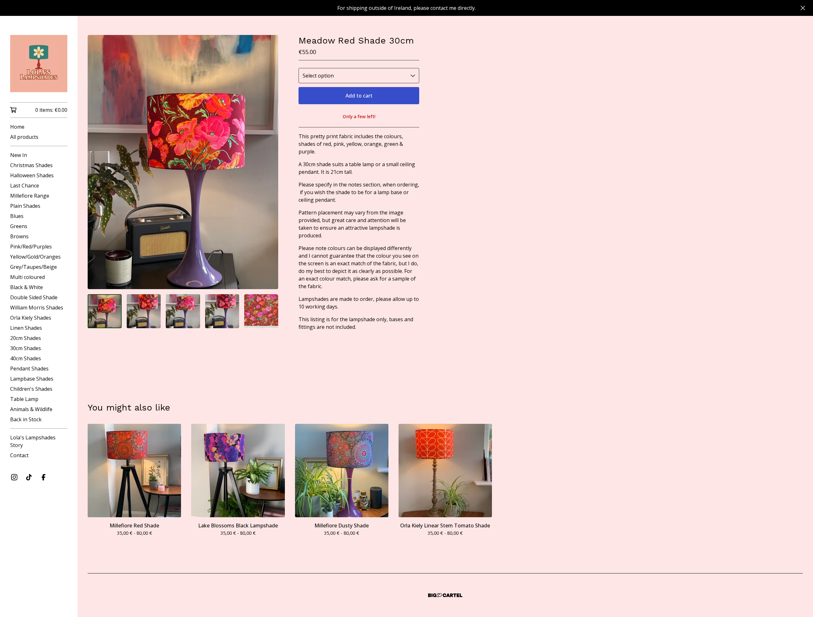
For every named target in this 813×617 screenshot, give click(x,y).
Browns (19, 236)
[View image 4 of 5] (222, 311)
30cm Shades (25, 348)
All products (24, 136)
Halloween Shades (32, 175)
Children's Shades (31, 388)
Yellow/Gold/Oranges (35, 256)
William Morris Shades (36, 307)
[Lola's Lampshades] (38, 63)
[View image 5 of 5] (261, 311)
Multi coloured (27, 277)
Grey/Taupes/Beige (33, 266)
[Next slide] (269, 162)
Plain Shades (25, 205)
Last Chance (24, 185)
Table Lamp (24, 399)
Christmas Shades (31, 165)
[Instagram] (14, 477)
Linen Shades (26, 327)
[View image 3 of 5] (183, 311)
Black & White (26, 287)
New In (18, 155)
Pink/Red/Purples (31, 246)
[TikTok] (29, 477)
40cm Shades (25, 358)
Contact (19, 455)
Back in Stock (26, 419)
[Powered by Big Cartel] (445, 595)
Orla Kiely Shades (30, 317)
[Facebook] (43, 477)
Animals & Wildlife (31, 409)
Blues (17, 216)
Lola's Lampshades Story (33, 441)
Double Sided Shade (33, 297)
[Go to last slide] (96, 162)
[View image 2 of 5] (144, 311)
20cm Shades (25, 338)
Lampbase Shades (31, 378)
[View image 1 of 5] (105, 311)
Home (17, 126)
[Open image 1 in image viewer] (183, 162)
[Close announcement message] (803, 8)
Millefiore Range (29, 195)
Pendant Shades (29, 368)
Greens (18, 226)
